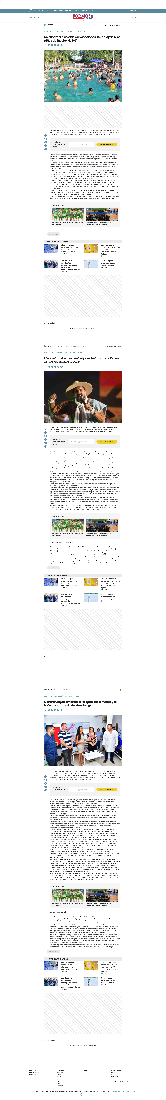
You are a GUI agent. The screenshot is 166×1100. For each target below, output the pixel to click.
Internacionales (59, 10)
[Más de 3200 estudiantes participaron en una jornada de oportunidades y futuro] (51, 264)
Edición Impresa (131, 10)
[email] (58, 45)
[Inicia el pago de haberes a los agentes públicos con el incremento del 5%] (51, 248)
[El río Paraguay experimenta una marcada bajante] (91, 264)
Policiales (77, 10)
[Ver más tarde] (45, 45)
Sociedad (91, 10)
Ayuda (133, 1091)
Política (84, 10)
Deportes (37, 10)
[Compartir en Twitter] (55, 45)
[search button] (30, 10)
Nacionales (68, 10)
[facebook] (52, 45)
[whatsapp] (49, 45)
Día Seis (43, 10)
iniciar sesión (78, 328)
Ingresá (133, 17)
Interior (49, 10)
